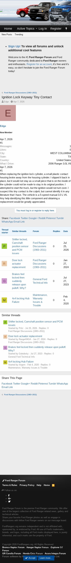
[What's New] (66, 28)
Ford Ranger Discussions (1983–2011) (39, 246)
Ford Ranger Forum (14, 480)
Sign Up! (14, 46)
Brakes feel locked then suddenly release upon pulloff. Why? (19, 281)
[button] (36, 28)
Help (39, 485)
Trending (19, 34)
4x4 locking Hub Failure (20, 300)
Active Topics (25, 28)
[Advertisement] (36, 83)
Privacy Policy (27, 485)
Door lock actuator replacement (18, 264)
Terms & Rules (9, 485)
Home (8, 28)
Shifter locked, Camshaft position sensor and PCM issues (20, 246)
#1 (1, 142)
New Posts (7, 34)
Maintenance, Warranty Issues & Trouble (27, 367)
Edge (6, 101)
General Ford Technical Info (21, 357)
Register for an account (39, 64)
